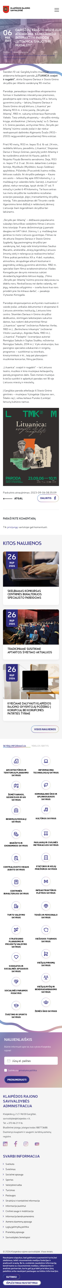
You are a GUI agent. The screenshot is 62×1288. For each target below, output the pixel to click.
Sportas (9, 1179)
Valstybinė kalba (14, 1184)
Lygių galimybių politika (17, 1226)
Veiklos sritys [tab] (40, 746)
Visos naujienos (45, 729)
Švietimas (10, 1169)
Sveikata (10, 1163)
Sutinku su (22, 1070)
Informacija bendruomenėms (20, 1216)
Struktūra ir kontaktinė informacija (23, 1200)
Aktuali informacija (20, 52)
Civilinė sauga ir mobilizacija (20, 1211)
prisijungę (12, 527)
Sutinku (11, 1276)
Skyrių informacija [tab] (14, 746)
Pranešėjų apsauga (15, 1232)
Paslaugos (11, 1195)
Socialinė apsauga (14, 1174)
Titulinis (6, 52)
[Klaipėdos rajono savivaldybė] (16, 10)
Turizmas (10, 1190)
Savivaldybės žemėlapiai (18, 1237)
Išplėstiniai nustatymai (22, 1282)
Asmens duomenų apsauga (19, 1221)
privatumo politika (28, 1070)
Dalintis (46, 498)
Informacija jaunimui (16, 1205)
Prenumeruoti (16, 1079)
